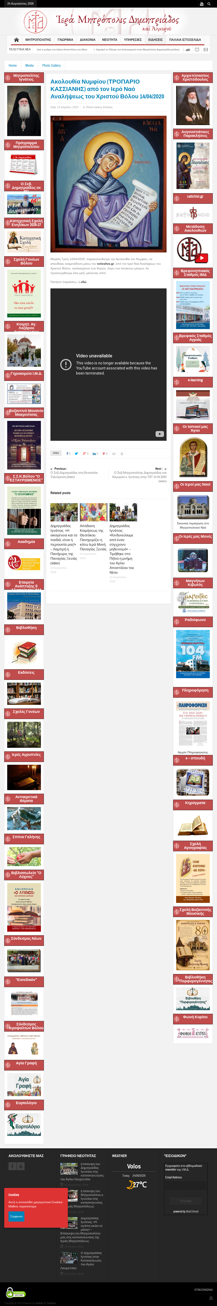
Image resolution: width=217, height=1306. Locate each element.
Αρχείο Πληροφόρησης (193, 752)
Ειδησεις (155, 40)
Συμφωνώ (16, 1216)
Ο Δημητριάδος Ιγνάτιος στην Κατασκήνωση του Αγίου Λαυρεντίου (81, 1260)
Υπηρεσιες (133, 40)
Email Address (173, 1177)
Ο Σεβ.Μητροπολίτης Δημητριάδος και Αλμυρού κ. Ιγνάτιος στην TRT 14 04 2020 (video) (139, 475)
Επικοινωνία (204, 1290)
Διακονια (88, 40)
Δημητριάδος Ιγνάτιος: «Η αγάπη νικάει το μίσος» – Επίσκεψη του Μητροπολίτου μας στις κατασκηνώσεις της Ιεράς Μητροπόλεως (81, 1229)
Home (13, 65)
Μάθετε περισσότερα (22, 1206)
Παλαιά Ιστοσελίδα (185, 40)
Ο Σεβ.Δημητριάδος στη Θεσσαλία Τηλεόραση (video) (74, 473)
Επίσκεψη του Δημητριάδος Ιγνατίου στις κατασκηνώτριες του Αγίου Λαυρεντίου (82, 1171)
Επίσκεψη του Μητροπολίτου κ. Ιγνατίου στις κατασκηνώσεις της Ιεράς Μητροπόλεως (82, 1198)
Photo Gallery (51, 65)
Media (29, 65)
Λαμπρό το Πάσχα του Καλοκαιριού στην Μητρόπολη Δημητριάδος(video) (94, 49)
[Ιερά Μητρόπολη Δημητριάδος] (108, 21)
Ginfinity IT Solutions (46, 1303)
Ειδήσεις (108, 107)
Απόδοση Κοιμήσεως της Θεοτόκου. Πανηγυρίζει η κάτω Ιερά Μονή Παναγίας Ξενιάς (93, 537)
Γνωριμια (65, 40)
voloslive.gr (105, 263)
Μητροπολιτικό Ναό (193, 527)
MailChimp (192, 1212)
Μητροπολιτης (38, 40)
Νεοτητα (109, 40)
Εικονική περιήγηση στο (193, 523)
